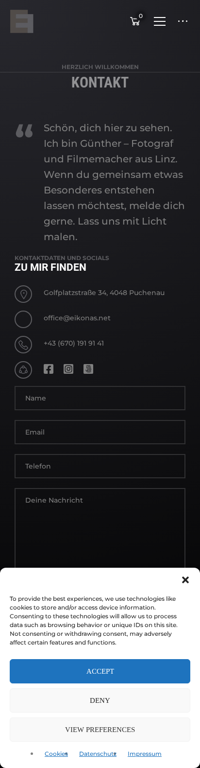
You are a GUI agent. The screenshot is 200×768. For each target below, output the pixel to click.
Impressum (145, 753)
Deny (100, 700)
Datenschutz (98, 753)
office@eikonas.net (77, 318)
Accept (100, 671)
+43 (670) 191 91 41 (74, 343)
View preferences (100, 729)
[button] (185, 580)
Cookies (56, 753)
